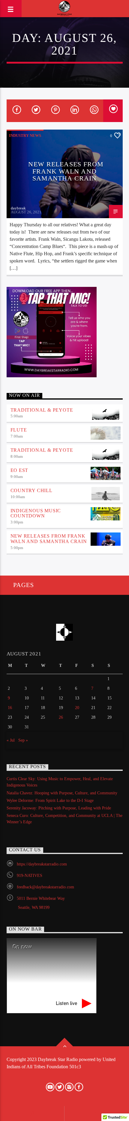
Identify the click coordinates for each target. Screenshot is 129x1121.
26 (61, 717)
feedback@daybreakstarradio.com (45, 887)
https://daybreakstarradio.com (42, 864)
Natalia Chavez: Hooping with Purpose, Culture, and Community (62, 793)
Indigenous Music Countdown (35, 513)
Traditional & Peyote (41, 410)
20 (77, 707)
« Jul (11, 740)
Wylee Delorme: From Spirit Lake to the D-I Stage (50, 800)
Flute (18, 429)
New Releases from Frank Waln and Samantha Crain (66, 171)
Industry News (25, 135)
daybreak (18, 208)
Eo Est (19, 470)
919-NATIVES (29, 875)
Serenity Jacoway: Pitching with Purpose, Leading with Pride (59, 808)
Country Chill (31, 490)
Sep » (23, 740)
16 (10, 707)
